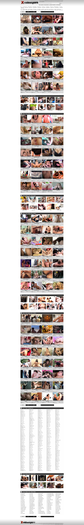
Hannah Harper (30, 9)
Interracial (39, 445)
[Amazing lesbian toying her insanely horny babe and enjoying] (26, 178)
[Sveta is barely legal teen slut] (47, 178)
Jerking (39, 450)
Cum (29, 427)
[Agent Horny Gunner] (47, 222)
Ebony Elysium (51, 488)
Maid (38, 468)
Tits (55, 443)
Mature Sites (58, 495)
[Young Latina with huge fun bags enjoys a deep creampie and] (47, 167)
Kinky (38, 452)
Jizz (38, 451)
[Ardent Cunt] (58, 189)
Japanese (39, 448)
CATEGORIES (58, 4)
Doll (29, 443)
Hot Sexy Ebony (41, 497)
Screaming (48, 465)
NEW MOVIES (46, 4)
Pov (47, 447)
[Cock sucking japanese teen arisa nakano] (47, 366)
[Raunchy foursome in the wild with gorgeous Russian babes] (58, 366)
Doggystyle (30, 442)
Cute (29, 430)
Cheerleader (22, 470)
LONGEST (34, 11)
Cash (21, 464)
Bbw (21, 430)
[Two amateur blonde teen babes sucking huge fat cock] (26, 167)
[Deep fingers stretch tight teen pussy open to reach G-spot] (47, 56)
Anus (21, 419)
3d (20, 409)
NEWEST (28, 11)
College (30, 418)
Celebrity (21, 467)
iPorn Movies (58, 513)
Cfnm (21, 468)
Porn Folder (57, 510)
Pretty (47, 449)
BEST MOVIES (41, 4)
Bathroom (21, 429)
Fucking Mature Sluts (50, 493)
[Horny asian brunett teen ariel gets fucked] (47, 355)
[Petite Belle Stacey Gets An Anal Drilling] (26, 289)
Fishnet (30, 466)
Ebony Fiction (59, 488)
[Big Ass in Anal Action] (26, 22)
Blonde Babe (26, 7)
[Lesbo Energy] (58, 321)
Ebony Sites (40, 496)
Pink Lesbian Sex (58, 496)
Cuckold (30, 426)
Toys (56, 444)
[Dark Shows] (58, 255)
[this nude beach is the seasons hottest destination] (26, 67)
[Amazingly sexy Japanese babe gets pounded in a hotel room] (47, 233)
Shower (56, 409)
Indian (39, 442)
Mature (48, 410)
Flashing (30, 469)
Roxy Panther (51, 9)
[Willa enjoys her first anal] (26, 133)
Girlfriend (39, 422)
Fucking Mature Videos (50, 494)
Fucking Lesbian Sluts (42, 512)
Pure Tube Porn (24, 309)
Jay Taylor (55, 9)
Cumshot (30, 428)
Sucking (56, 429)
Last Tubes (42, 110)
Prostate (48, 451)
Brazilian (21, 453)
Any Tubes (24, 302)
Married (39, 469)
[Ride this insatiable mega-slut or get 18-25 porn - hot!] (58, 167)
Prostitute (48, 452)
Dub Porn (24, 110)
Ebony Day (41, 488)
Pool (47, 445)
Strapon (56, 425)
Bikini (21, 441)
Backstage (21, 427)
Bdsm (21, 431)
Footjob (39, 410)
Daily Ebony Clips (59, 481)
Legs (38, 462)
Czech (30, 431)
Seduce (48, 467)
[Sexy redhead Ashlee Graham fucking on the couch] (47, 289)
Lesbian (39, 463)
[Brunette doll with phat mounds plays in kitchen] (47, 45)
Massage (39, 470)
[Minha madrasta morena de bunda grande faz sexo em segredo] (36, 67)
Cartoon (21, 463)
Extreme (30, 453)
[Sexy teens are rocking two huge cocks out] (47, 377)
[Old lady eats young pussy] (47, 244)
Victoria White (39, 9)
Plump (47, 444)
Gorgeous (39, 426)
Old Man (48, 428)
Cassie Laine (46, 9)
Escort (30, 450)
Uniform (56, 451)
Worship (56, 466)
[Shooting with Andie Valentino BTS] (58, 45)
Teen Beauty (43, 7)
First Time (30, 465)
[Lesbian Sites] (58, 122)
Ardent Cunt (33, 103)
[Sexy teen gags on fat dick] (36, 78)
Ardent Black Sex (33, 481)
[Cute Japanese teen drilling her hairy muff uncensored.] (36, 222)
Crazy (30, 424)
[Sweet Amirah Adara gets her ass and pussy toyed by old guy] (36, 45)
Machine (39, 467)
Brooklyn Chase (25, 9)
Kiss (38, 453)
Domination (30, 444)
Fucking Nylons (49, 496)
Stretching (56, 426)
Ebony (30, 447)
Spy (55, 421)
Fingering (30, 464)
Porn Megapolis (58, 497)
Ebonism (33, 488)
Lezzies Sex (49, 512)
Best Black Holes (42, 481)
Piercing (48, 442)
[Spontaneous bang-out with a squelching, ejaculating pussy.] (47, 344)
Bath (21, 428)
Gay (38, 419)
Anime (21, 418)
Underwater (56, 450)
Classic (30, 410)
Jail (38, 447)
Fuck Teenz (49, 497)
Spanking (56, 419)
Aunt (21, 424)
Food (38, 409)
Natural (48, 421)
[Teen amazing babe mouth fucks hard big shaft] (36, 233)
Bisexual (21, 442)
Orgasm (48, 430)
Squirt (56, 422)
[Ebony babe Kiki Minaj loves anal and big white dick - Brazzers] (58, 67)
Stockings (56, 424)
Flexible (30, 470)
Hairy (38, 430)
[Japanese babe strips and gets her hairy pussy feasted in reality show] (36, 321)
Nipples (48, 422)
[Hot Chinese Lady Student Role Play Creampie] (26, 377)
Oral (47, 429)
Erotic (30, 449)
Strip (56, 427)
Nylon (47, 425)
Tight (56, 441)
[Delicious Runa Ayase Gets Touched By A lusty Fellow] (26, 255)
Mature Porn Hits (58, 493)
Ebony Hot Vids (41, 493)
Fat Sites (40, 510)
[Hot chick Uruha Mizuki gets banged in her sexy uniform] (36, 189)
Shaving (48, 469)
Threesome (56, 440)
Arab (21, 420)
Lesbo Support (49, 509)
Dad (29, 432)
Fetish (30, 462)
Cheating (21, 469)
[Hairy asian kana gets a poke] (36, 255)
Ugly (55, 448)
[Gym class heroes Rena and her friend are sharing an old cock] (26, 321)
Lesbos (48, 510)
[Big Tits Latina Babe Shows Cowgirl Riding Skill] (58, 78)
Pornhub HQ (50, 110)
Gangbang (39, 418)
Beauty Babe (48, 7)
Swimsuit (56, 431)
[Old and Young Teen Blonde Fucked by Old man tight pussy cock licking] (58, 133)
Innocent (39, 443)
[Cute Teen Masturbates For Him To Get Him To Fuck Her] (36, 22)
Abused (21, 410)
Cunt (29, 429)
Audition (21, 423)
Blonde (21, 447)
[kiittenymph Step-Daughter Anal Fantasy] (58, 344)
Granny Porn (49, 498)
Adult (22, 512)
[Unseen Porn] (58, 22)
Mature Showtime (58, 494)
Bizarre (21, 443)
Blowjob (21, 448)
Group (39, 428)
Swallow (56, 430)
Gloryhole (39, 425)
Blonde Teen (30, 7)
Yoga (56, 468)
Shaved (48, 468)
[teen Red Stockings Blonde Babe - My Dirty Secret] (36, 56)
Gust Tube (33, 302)
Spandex (56, 418)
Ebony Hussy (40, 494)
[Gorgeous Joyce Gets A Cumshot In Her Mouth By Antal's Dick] (26, 244)
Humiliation (39, 440)
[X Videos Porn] (24, 5)
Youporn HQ (23, 510)
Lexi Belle (43, 9)
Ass (20, 422)
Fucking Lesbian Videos (42, 513)
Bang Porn (59, 103)
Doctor (30, 441)
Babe (21, 425)
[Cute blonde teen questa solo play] (36, 122)
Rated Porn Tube (33, 309)
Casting (21, 465)
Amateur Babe (57, 7)
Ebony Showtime (41, 495)
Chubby (30, 409)
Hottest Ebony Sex (41, 498)
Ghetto (39, 421)
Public (47, 453)
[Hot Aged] (58, 289)
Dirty (29, 440)
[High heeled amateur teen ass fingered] (26, 355)
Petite (47, 441)
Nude (47, 423)
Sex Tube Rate (42, 309)
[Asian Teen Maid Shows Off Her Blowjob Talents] (26, 189)
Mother (48, 419)
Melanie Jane (59, 9)
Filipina (30, 463)
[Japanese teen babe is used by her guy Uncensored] (36, 289)
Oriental (48, 432)
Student (56, 428)
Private (47, 450)
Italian (39, 446)
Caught (21, 466)
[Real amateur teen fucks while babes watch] (47, 122)
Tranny (56, 445)
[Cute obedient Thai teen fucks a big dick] (47, 67)
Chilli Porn (57, 511)
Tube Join (50, 103)
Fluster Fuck (33, 110)
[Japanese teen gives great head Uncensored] (47, 78)
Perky (47, 440)
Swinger (56, 432)
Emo (29, 448)
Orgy (47, 431)
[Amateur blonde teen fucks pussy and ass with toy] (58, 178)
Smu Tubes (59, 309)
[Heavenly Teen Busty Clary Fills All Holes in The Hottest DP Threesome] (36, 377)
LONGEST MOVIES (52, 4)
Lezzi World (49, 513)
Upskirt (56, 453)
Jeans (39, 449)
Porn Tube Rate (59, 302)
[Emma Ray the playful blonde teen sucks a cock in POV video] (58, 233)
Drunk (30, 446)
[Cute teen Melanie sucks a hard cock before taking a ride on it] (47, 133)
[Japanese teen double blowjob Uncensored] (26, 78)
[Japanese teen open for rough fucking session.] (47, 22)
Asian (21, 421)
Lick (38, 464)
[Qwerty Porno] (58, 222)
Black (21, 444)
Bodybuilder (22, 449)
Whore (56, 463)
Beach (21, 432)
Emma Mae (34, 9)
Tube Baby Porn (24, 481)
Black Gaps (50, 481)
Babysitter (21, 426)
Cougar (30, 422)
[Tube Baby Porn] (58, 355)
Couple (30, 423)
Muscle (48, 420)
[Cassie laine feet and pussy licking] (58, 377)
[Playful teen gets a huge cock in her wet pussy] (36, 244)
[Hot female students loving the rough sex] (47, 321)
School (47, 464)
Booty (21, 452)
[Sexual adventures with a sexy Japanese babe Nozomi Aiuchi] (36, 366)
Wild (55, 465)
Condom (30, 421)
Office (47, 426)
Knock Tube (50, 302)
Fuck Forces (59, 110)
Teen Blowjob (39, 7)
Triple (56, 446)
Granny (39, 427)
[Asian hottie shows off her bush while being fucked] (26, 222)
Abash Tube (23, 511)
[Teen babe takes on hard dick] (36, 178)
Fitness (30, 468)
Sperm (56, 420)
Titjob (56, 442)
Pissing (48, 443)
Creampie (30, 425)
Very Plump (57, 500)
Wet (55, 462)
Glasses (39, 424)
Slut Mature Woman (59, 499)
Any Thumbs (23, 513)
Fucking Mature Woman (50, 495)
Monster (48, 418)
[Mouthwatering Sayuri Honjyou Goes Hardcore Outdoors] (26, 366)
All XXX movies (42, 103)
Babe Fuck (22, 7)
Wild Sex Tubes (23, 509)
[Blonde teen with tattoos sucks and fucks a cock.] (26, 344)
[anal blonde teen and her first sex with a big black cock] (26, 45)
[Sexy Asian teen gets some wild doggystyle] (36, 355)
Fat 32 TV (40, 509)
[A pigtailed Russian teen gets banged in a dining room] (26, 233)
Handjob (39, 431)
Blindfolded (21, 446)
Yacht (56, 467)
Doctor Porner (58, 512)
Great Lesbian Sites (50, 499)
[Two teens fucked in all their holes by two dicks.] (26, 56)
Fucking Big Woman (41, 511)
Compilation (30, 420)
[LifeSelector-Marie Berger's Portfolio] (36, 167)
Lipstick (39, 466)
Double (30, 445)
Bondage (21, 450)
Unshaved (56, 452)
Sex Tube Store (51, 309)
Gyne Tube (42, 302)
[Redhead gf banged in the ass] (58, 244)
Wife (55, 464)
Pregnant (48, 448)
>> (53, 11)
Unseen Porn (24, 103)
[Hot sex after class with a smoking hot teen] (36, 133)
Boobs (21, 451)
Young (56, 469)
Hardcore (39, 432)
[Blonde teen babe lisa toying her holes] (47, 255)
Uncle (56, 449)
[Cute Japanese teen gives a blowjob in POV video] (26, 122)
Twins (56, 447)
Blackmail (21, 445)
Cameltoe (21, 462)
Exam (30, 451)
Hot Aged (48, 500)
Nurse (47, 424)
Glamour (39, 423)
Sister (56, 410)
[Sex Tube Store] (58, 56)
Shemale (48, 470)
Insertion (39, 444)
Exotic (30, 452)
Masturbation (48, 409)
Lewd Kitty (48, 511)
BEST (23, 11)
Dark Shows (24, 488)
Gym (38, 429)
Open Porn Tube (58, 509)
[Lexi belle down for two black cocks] (36, 344)
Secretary (48, 466)
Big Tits (21, 440)
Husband (39, 441)
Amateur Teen (52, 7)
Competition (30, 419)
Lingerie (39, 465)
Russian (48, 463)
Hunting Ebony (41, 499)
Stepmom (56, 423)
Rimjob (47, 462)
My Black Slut (40, 500)
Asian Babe (61, 7)
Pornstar (48, 446)
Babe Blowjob (35, 7)
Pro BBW (57, 498)
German (39, 420)
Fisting (30, 467)
